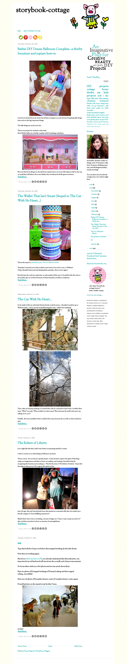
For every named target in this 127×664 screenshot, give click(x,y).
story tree (97, 127)
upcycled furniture (102, 122)
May (93, 204)
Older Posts (78, 646)
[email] (30, 39)
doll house (96, 103)
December (95, 191)
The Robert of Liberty (32, 443)
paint (93, 115)
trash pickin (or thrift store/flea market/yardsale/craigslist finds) (97, 111)
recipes (102, 119)
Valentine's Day (92, 124)
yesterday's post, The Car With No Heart (44, 262)
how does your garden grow (97, 118)
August (94, 198)
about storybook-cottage (31, 31)
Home (19, 31)
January (94, 244)
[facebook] (40, 39)
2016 (91, 184)
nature (105, 98)
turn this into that (94, 98)
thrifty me (94, 93)
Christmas (91, 101)
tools (94, 122)
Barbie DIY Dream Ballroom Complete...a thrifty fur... (99, 219)
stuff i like (103, 95)
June (93, 201)
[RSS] (35, 39)
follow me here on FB (33, 559)
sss (19, 543)
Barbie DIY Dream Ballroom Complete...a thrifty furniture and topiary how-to (50, 51)
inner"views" (90, 127)
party (98, 115)
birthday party (96, 117)
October (94, 194)
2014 (91, 248)
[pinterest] (25, 39)
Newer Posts (22, 646)
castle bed (105, 124)
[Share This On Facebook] (33, 183)
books (99, 124)
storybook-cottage (43, 10)
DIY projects (97, 86)
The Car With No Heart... (35, 299)
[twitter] (21, 39)
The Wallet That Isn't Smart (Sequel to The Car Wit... (99, 226)
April (93, 208)
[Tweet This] (35, 183)
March (93, 211)
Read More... (22, 177)
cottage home (97, 89)
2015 (91, 188)
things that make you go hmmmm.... (97, 104)
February (94, 214)
